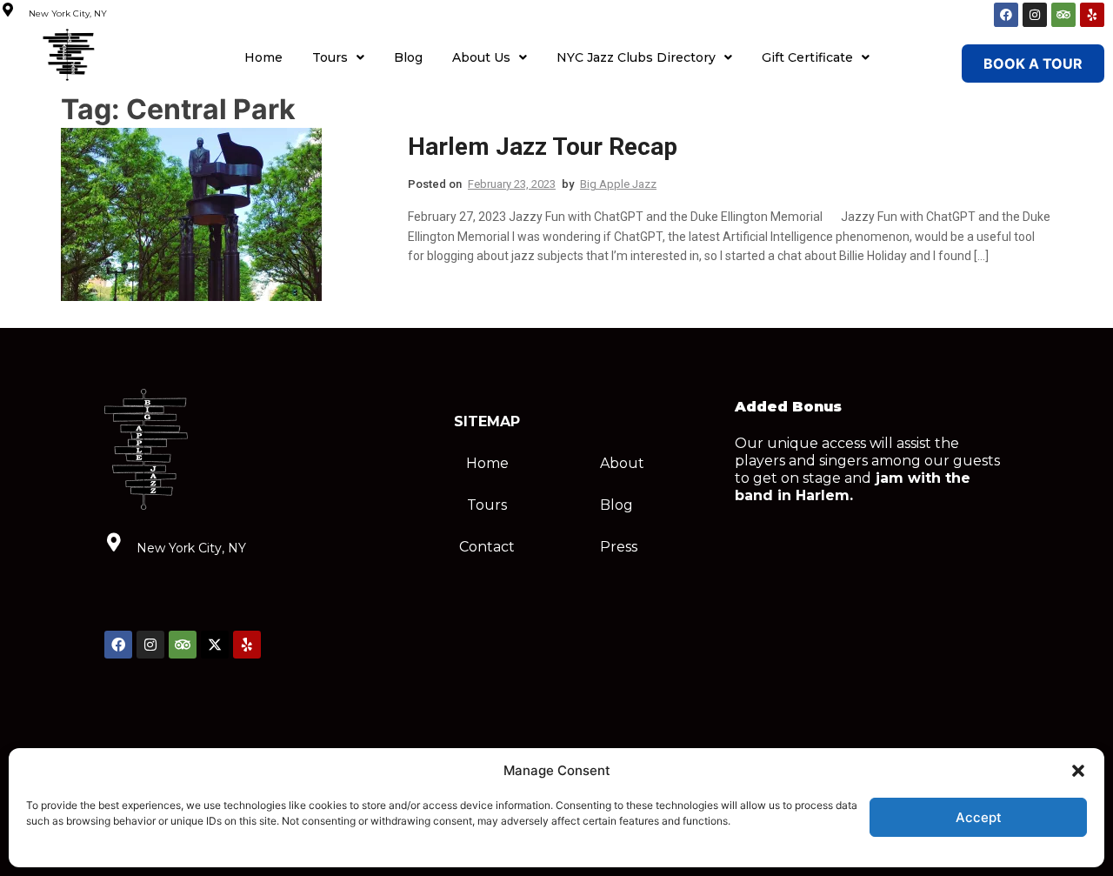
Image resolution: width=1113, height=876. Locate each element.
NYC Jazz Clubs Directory (636, 57)
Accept (979, 817)
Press (618, 546)
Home (263, 57)
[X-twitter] (215, 645)
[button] (1078, 770)
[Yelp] (1092, 15)
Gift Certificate (807, 57)
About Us (481, 57)
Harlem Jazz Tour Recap (542, 146)
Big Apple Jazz (618, 184)
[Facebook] (1006, 15)
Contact (487, 546)
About (622, 463)
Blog (408, 57)
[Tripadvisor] (1063, 15)
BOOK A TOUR (1033, 63)
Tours (330, 57)
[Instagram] (1035, 15)
